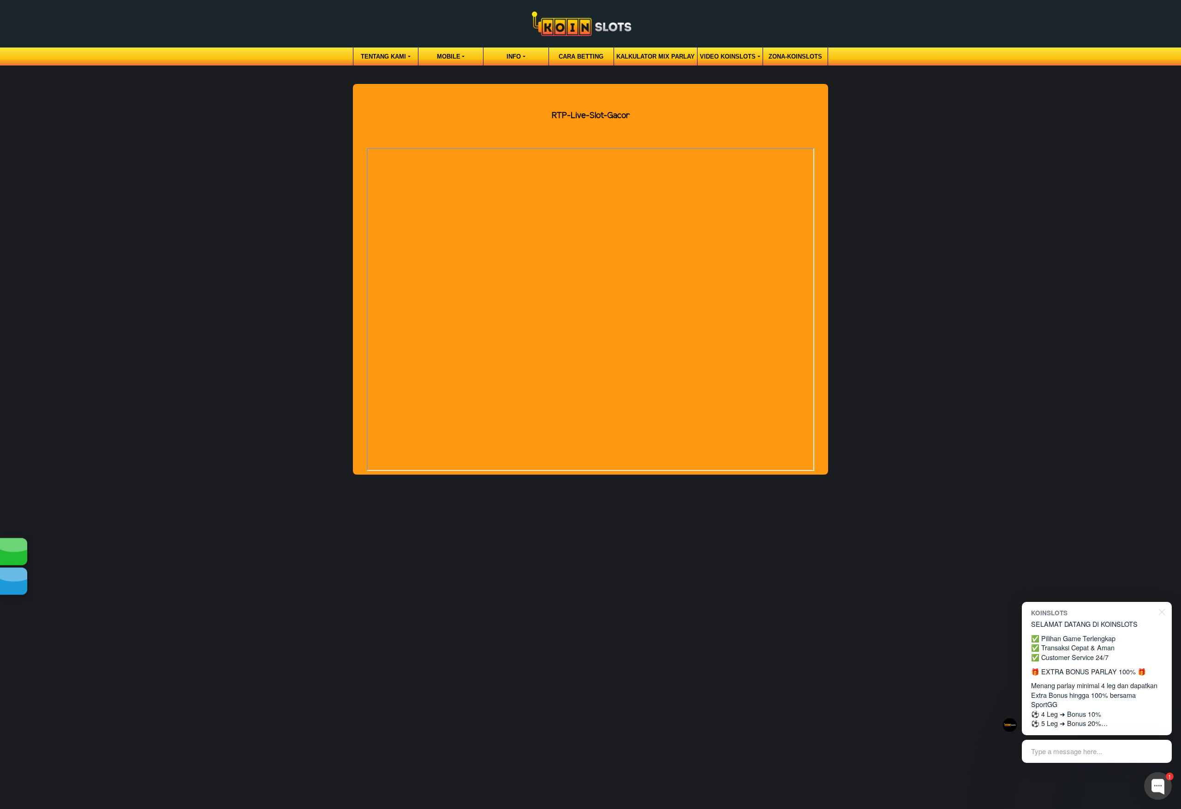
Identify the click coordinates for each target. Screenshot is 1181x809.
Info (514, 56)
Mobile (448, 56)
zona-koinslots (795, 56)
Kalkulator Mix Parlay (655, 56)
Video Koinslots (728, 56)
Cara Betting (581, 56)
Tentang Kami (383, 56)
